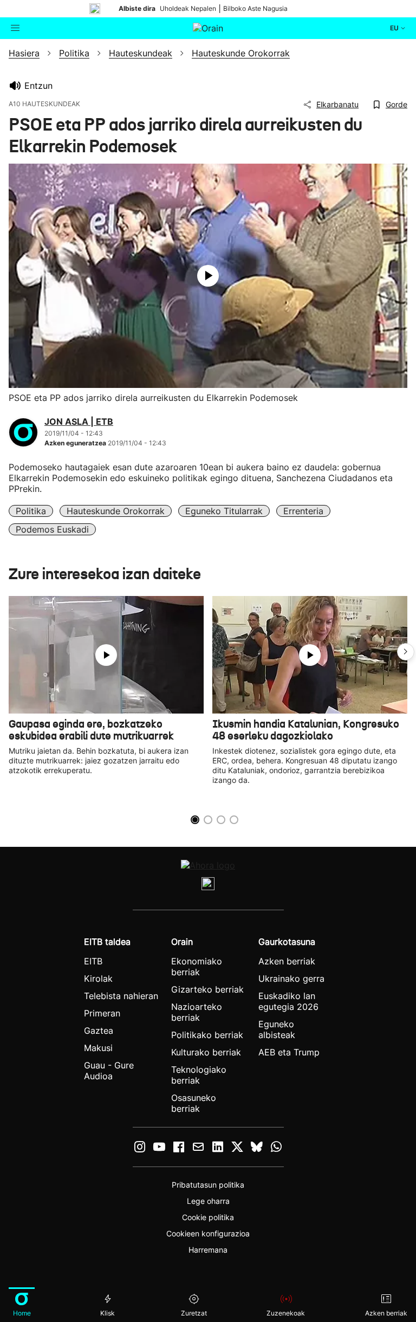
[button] (405, 651)
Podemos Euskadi (52, 529)
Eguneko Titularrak (224, 511)
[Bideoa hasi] (208, 276)
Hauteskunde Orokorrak (116, 511)
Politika (31, 511)
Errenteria (303, 511)
